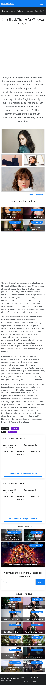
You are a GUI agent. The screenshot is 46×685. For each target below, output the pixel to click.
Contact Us (36, 681)
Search (40, 582)
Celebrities (28, 11)
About (23, 677)
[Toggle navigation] (42, 4)
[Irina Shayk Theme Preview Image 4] (23, 179)
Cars (36, 11)
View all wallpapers (36, 194)
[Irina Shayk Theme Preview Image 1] (12, 160)
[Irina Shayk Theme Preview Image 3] (34, 160)
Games (5, 11)
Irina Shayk (12, 432)
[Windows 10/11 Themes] (7, 3)
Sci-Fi (42, 11)
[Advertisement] (23, 50)
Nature (20, 11)
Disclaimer (24, 681)
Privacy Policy (33, 677)
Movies (12, 11)
